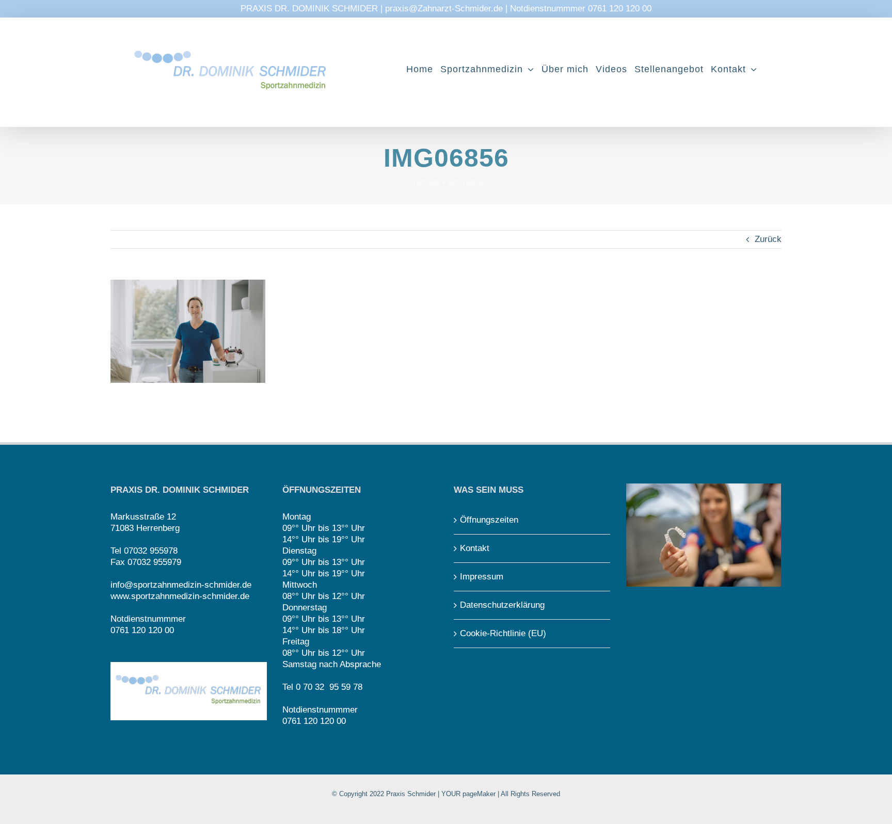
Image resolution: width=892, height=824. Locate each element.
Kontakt (474, 548)
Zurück (768, 239)
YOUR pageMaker (468, 794)
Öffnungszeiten (489, 520)
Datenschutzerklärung (502, 605)
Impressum (481, 576)
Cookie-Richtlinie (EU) (503, 633)
